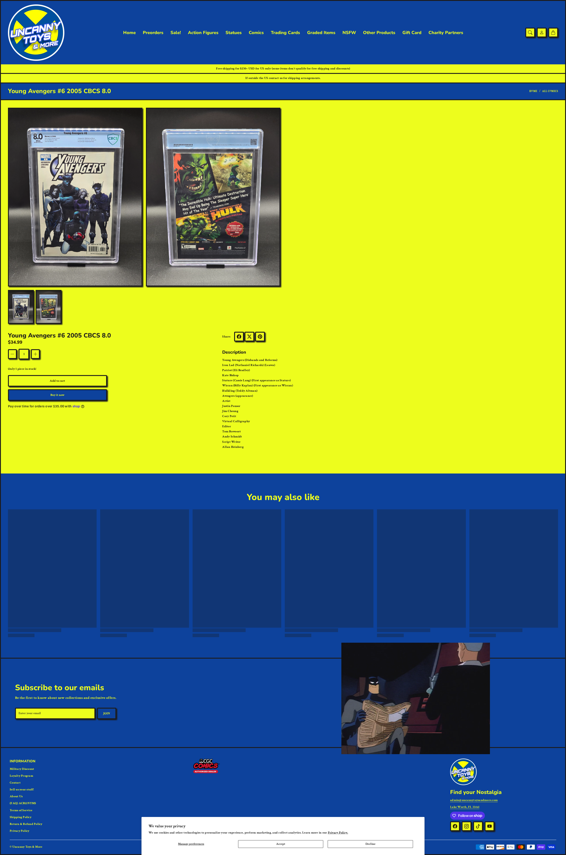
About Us (16, 796)
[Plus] (35, 354)
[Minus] (12, 354)
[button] (239, 336)
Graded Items (321, 33)
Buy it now (57, 395)
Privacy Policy (19, 831)
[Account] (542, 32)
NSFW (349, 33)
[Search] (530, 32)
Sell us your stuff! (22, 790)
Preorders (153, 33)
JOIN (106, 713)
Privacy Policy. (338, 833)
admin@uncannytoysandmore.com (474, 800)
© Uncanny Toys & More (26, 847)
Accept (280, 844)
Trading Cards (285, 33)
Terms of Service (21, 810)
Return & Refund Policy (26, 824)
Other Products (379, 33)
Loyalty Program (21, 776)
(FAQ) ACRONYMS (23, 803)
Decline (370, 844)
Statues (234, 33)
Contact (15, 783)
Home (129, 33)
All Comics (550, 91)
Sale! (175, 33)
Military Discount (22, 769)
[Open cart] (553, 32)
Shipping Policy (20, 817)
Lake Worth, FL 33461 (464, 807)
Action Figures (203, 33)
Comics (256, 33)
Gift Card (411, 33)
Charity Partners (445, 33)
